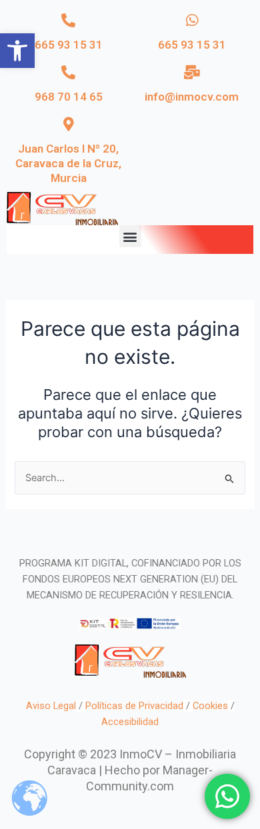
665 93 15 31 (69, 44)
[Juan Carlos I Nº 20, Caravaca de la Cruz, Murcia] (68, 124)
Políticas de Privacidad (134, 706)
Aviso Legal (51, 706)
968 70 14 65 (69, 96)
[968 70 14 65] (68, 72)
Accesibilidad (130, 722)
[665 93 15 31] (68, 20)
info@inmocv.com (192, 96)
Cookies (210, 706)
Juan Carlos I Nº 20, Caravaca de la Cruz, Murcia (68, 163)
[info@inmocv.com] (192, 72)
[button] (17, 50)
